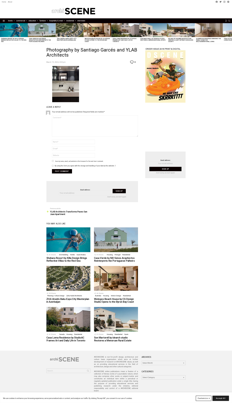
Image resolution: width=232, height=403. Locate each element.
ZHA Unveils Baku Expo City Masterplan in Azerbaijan (66, 39)
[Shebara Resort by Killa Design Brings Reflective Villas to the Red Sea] (14, 30)
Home (4, 2)
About (10, 2)
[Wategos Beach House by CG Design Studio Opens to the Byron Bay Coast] (97, 30)
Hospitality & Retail (56, 21)
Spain (126, 334)
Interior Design (116, 296)
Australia (98, 296)
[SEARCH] (229, 21)
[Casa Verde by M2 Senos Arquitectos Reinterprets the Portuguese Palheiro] (42, 30)
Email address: (85, 190)
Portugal (117, 255)
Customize (203, 398)
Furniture (43, 21)
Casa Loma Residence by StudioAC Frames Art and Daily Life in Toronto (125, 40)
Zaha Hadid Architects (74, 296)
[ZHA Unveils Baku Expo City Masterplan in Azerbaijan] (69, 30)
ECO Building (63, 255)
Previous (1, 33)
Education (32, 21)
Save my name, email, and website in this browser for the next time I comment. (79, 161)
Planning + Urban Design (55, 296)
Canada (62, 334)
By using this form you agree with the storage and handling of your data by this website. (85, 166)
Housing (110, 255)
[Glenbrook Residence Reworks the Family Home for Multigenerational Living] (209, 30)
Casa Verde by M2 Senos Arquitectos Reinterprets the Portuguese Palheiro (40, 40)
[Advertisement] (165, 129)
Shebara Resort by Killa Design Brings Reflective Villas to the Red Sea (13, 40)
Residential (70, 21)
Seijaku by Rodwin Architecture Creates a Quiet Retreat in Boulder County (180, 40)
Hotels (10, 21)
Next (231, 33)
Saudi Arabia (81, 255)
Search (88, 371)
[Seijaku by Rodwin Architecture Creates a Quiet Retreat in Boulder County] (181, 30)
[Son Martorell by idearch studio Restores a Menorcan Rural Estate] (153, 30)
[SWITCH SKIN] (226, 21)
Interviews (81, 21)
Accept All (220, 398)
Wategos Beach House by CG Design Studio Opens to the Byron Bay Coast (97, 40)
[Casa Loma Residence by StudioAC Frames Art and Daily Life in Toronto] (125, 30)
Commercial (20, 21)
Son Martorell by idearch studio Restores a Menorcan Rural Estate (153, 39)
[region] (116, 397)
